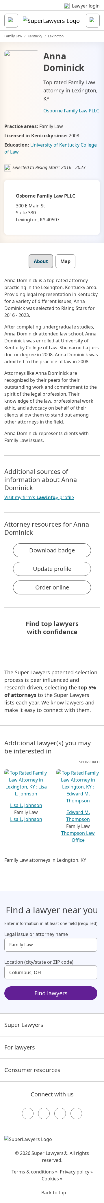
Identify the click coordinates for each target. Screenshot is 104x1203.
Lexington (56, 36)
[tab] (41, 261)
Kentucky (35, 36)
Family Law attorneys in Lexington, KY (45, 860)
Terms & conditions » (34, 1172)
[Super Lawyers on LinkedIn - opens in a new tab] (76, 1113)
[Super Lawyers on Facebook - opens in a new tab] (28, 1113)
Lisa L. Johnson (26, 819)
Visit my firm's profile (39, 497)
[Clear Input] (90, 944)
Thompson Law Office (78, 836)
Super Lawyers (23, 1025)
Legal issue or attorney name (36, 934)
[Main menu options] (11, 21)
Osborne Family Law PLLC (71, 110)
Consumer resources (32, 1070)
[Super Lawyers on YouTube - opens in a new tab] (60, 1113)
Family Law (13, 36)
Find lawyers (51, 993)
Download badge (52, 550)
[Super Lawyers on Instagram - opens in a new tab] (44, 1113)
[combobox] (50, 945)
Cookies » (52, 1178)
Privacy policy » (76, 1172)
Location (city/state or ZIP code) (38, 962)
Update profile (52, 569)
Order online (52, 587)
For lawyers (19, 1047)
